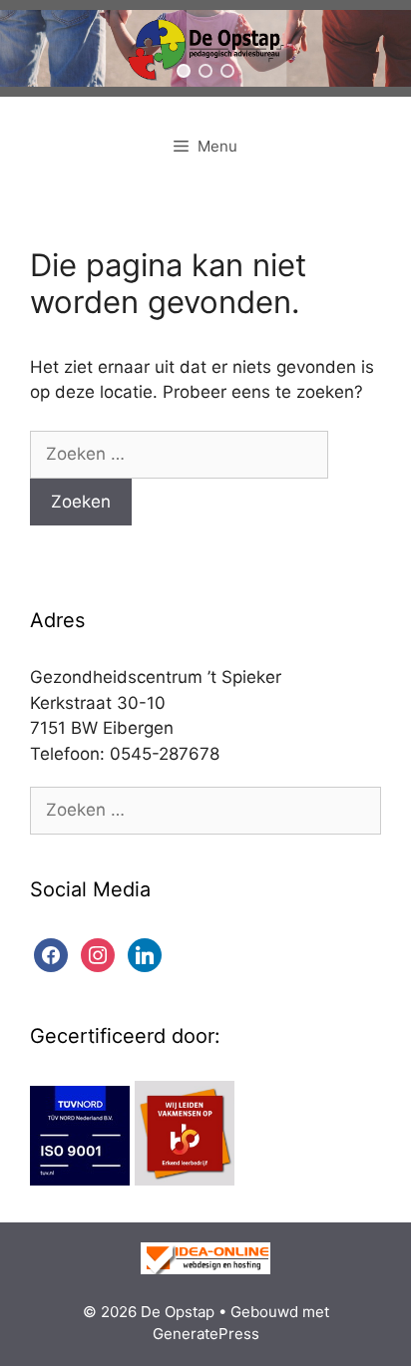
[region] (205, 48)
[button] (184, 71)
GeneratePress (206, 1333)
